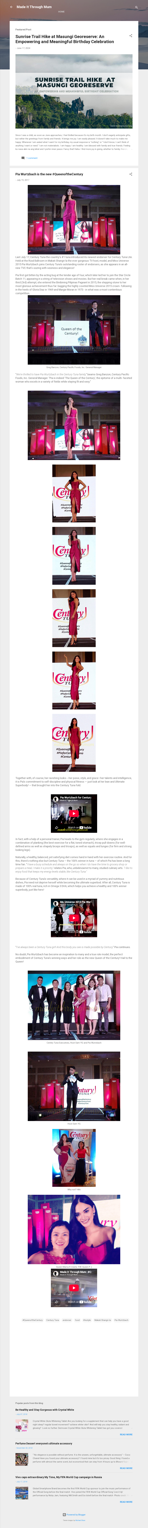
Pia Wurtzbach (121, 1320)
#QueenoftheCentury (33, 1320)
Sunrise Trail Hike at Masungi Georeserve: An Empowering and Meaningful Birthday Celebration (64, 39)
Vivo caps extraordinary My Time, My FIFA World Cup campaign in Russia (58, 1477)
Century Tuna (52, 1320)
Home (61, 11)
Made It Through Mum (34, 7)
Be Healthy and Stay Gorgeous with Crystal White (44, 1409)
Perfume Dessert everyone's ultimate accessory (43, 1443)
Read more (126, 1434)
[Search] (136, 7)
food (77, 1320)
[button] (131, 36)
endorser (67, 1320)
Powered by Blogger (76, 1514)
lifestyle (87, 1320)
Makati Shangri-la (103, 1320)
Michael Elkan (80, 1520)
